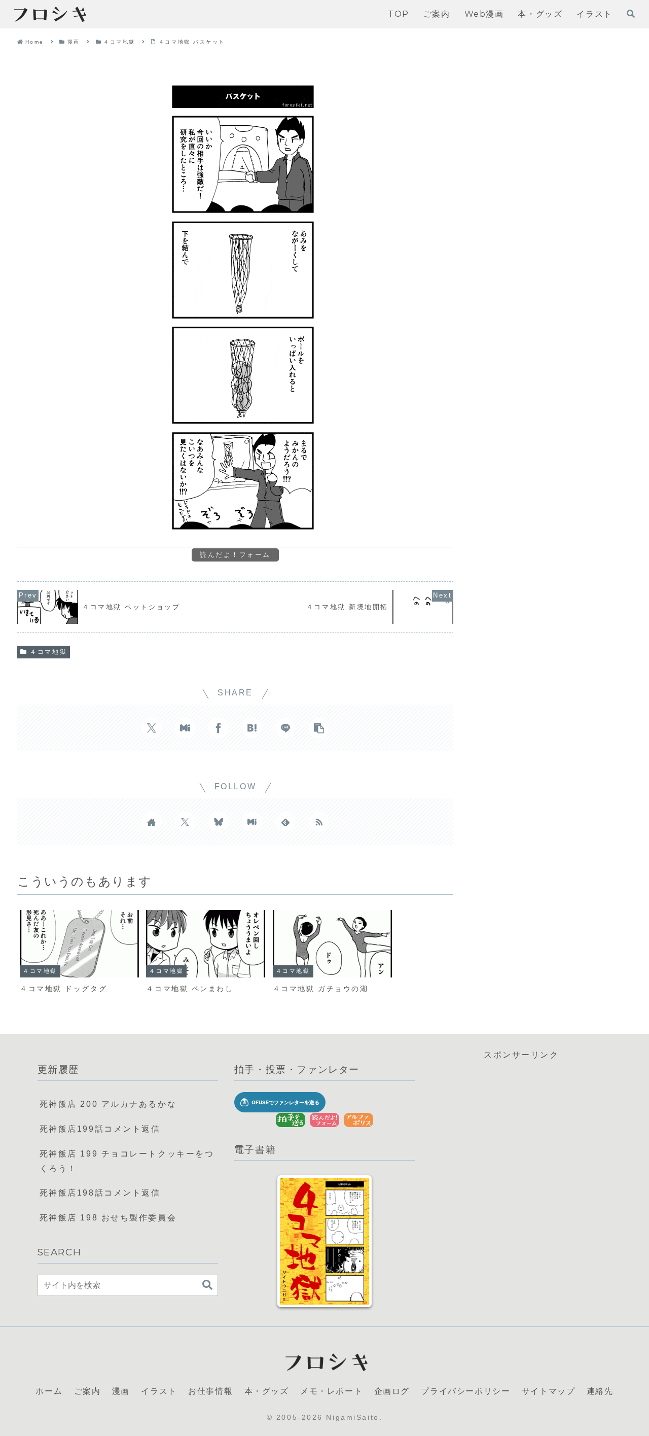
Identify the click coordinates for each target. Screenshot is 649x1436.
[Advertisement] (521, 1134)
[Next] (354, 1241)
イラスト (158, 1390)
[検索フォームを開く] (631, 14)
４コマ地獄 (48, 651)
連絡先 (600, 1390)
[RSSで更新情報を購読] (319, 822)
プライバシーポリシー (465, 1390)
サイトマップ (548, 1390)
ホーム (48, 1390)
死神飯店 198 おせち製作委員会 (108, 1217)
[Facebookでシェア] (218, 728)
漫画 (121, 1390)
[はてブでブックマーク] (252, 728)
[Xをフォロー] (185, 822)
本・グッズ (266, 1390)
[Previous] (295, 1241)
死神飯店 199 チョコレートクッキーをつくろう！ (127, 1161)
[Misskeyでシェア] (185, 728)
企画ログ (392, 1390)
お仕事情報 (210, 1390)
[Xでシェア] (151, 728)
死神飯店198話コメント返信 (100, 1192)
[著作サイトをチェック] (151, 822)
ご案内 (87, 1390)
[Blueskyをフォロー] (218, 822)
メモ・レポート (331, 1390)
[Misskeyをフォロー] (252, 822)
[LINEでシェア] (285, 728)
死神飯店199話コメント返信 (100, 1129)
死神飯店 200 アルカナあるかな (108, 1104)
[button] (319, 728)
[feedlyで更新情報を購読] (285, 822)
